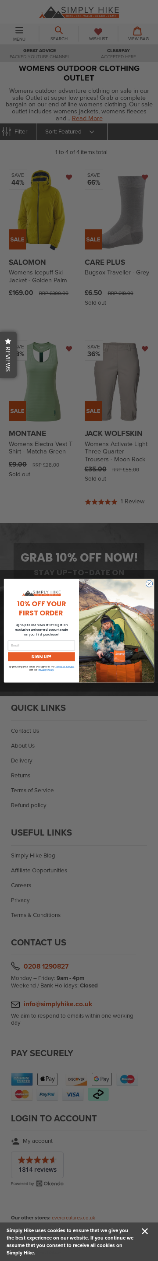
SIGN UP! (41, 656)
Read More (48, 1253)
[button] (8, 355)
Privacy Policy (46, 669)
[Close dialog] (149, 583)
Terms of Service (64, 666)
